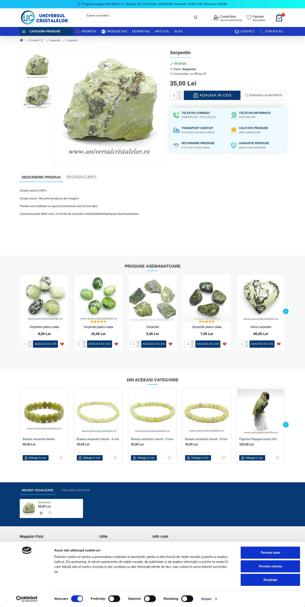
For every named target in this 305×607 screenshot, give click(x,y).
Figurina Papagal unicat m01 (258, 439)
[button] (19, 311)
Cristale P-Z (36, 40)
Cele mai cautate (76, 490)
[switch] (114, 598)
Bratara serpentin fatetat (39, 439)
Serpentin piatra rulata (44, 327)
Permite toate (270, 552)
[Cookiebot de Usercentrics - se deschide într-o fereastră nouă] (27, 599)
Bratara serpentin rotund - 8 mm (206, 439)
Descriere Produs (41, 177)
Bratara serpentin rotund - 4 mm (98, 439)
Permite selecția (270, 566)
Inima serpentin (260, 327)
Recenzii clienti (81, 177)
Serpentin (55, 40)
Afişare (206, 599)
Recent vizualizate (37, 490)
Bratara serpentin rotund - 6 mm (152, 439)
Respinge (270, 579)
